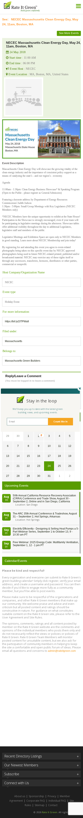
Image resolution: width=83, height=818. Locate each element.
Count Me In (60, 421)
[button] (41, 401)
